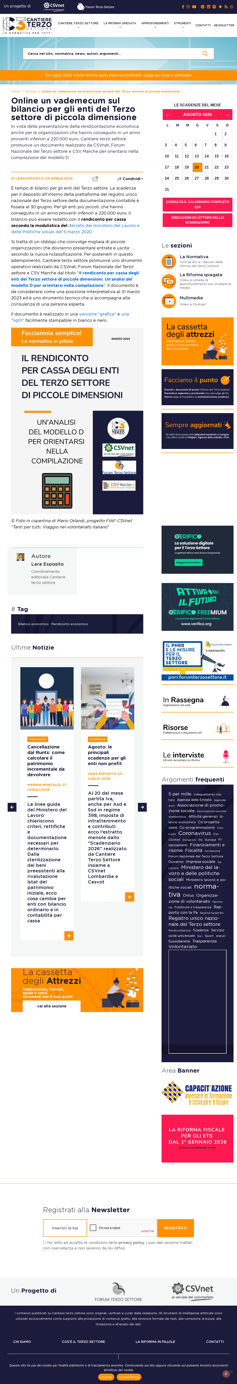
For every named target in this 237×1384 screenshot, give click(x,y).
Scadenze (201, 930)
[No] (231, 1371)
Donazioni (189, 839)
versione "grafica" (97, 314)
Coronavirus (194, 833)
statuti (220, 936)
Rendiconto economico (69, 624)
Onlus (188, 895)
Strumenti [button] (182, 23)
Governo (176, 862)
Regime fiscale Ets (212, 913)
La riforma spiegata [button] (120, 23)
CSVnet (174, 839)
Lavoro (173, 868)
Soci (200, 936)
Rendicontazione (179, 930)
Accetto (106, 1377)
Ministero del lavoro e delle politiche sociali (194, 873)
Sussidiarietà (179, 941)
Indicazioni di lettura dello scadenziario (198, 220)
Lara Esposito (47, 564)
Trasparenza (204, 941)
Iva (219, 862)
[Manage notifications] (226, 1374)
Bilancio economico (33, 624)
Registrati (175, 1228)
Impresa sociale (200, 862)
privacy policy (131, 1243)
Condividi (131, 179)
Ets (201, 840)
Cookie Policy (129, 1377)
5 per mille (179, 794)
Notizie (30, 91)
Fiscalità (194, 851)
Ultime (32, 648)
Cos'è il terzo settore (83, 1342)
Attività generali (203, 816)
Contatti (203, 25)
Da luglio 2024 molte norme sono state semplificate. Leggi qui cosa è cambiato (118, 75)
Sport (209, 936)
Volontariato (182, 946)
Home (15, 91)
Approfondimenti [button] (155, 23)
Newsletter (224, 25)
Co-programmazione (197, 827)
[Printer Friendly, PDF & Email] (95, 178)
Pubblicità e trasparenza (193, 907)
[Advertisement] (198, 491)
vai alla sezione (51, 1006)
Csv (216, 834)
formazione (212, 851)
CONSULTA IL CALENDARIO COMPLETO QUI (197, 204)
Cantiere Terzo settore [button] (78, 23)
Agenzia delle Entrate (194, 800)
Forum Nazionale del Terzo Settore (195, 856)
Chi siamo (22, 1342)
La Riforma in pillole (155, 1342)
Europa (210, 839)
